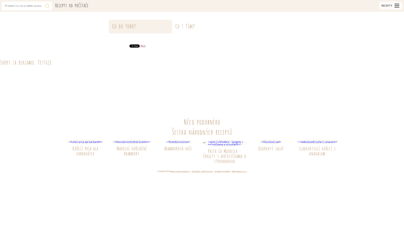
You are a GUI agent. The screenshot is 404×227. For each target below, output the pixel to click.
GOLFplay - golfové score (202, 171)
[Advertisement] (94, 89)
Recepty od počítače (72, 5)
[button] (390, 6)
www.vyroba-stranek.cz (180, 171)
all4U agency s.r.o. (239, 171)
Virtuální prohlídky (222, 171)
